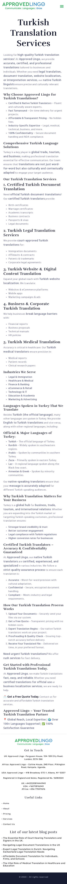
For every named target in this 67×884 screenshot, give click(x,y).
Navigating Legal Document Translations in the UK (31, 845)
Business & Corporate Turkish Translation (26, 306)
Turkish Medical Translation (34, 342)
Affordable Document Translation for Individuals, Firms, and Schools (30, 857)
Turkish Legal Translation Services (29, 232)
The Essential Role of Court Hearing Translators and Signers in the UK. (32, 839)
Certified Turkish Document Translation (32, 186)
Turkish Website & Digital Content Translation (29, 271)
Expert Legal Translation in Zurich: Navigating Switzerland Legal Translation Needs (29, 850)
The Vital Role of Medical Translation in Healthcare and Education (34, 864)
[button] (62, 6)
